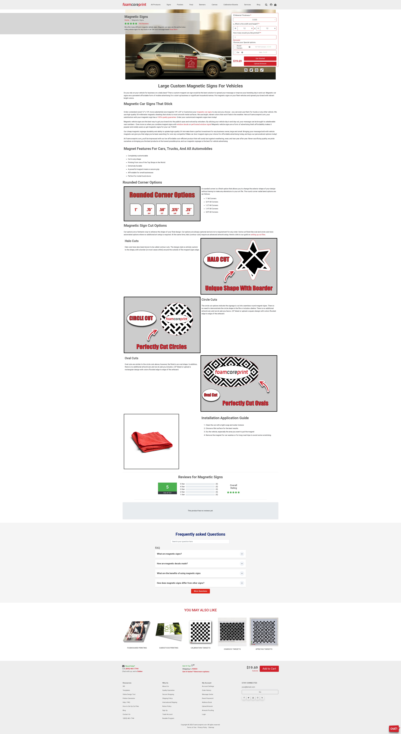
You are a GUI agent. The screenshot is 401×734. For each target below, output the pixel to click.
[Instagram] (258, 698)
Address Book (207, 702)
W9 (124, 686)
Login (204, 714)
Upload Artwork (260, 64)
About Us (165, 686)
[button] (249, 47)
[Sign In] (271, 4)
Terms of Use (191, 727)
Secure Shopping (168, 694)
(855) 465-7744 (132, 669)
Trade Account (167, 714)
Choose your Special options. (244, 42)
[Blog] (262, 698)
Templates (126, 690)
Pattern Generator (129, 698)
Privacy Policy (202, 727)
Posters (180, 5)
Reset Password (207, 698)
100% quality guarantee (166, 117)
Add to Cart (269, 668)
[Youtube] (253, 698)
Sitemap (211, 727)
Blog (258, 5)
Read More (173, 29)
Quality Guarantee (168, 690)
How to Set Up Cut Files (131, 706)
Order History (206, 690)
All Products (156, 5)
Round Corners (239, 47)
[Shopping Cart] (275, 4)
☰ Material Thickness (241, 15)
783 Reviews (144, 24)
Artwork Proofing (208, 710)
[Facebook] (244, 698)
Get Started (260, 58)
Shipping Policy (167, 698)
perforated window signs (201, 124)
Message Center (207, 694)
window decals (183, 124)
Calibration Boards (230, 5)
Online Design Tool (129, 694)
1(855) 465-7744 (128, 718)
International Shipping (169, 702)
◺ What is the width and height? (245, 24)
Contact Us (126, 714)
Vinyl (191, 5)
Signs (169, 5)
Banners (202, 5)
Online (139, 671)
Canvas (214, 5)
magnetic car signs (204, 112)
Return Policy (166, 706)
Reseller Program (168, 718)
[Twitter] (248, 698)
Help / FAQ (126, 702)
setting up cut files (258, 235)
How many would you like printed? (246, 33)
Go (260, 692)
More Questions (200, 591)
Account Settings (208, 686)
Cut (238, 52)
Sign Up (165, 710)
